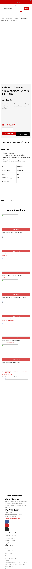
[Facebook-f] (7, 522)
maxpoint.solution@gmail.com (12, 518)
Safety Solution (8, 543)
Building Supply (8, 18)
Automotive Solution (10, 540)
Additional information (21, 142)
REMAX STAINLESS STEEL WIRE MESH (11, 340)
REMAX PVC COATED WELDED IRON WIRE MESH (14, 297)
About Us (7, 548)
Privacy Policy (8, 553)
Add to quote (23, 134)
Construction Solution (10, 536)
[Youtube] (7, 525)
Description (7, 142)
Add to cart (10, 133)
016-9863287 (12, 510)
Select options (16, 251)
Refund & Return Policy (11, 558)
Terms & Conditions (10, 551)
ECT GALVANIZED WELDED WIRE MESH (11, 254)
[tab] (7, 142)
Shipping (7, 556)
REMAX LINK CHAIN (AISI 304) (9, 319)
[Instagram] (7, 529)
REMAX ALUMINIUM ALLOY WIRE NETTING (12, 232)
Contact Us (7, 561)
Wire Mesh (16, 18)
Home (2, 18)
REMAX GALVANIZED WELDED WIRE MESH (12, 275)
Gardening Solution (10, 538)
